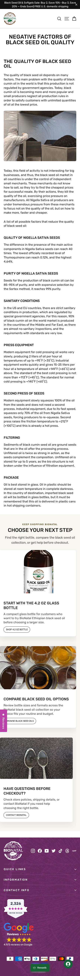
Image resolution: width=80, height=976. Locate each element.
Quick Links (15, 869)
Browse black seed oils (20, 721)
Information (16, 879)
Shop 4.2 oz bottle (17, 629)
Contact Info (16, 890)
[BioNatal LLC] (13, 850)
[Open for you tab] (68, 964)
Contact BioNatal (16, 815)
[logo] (10, 18)
